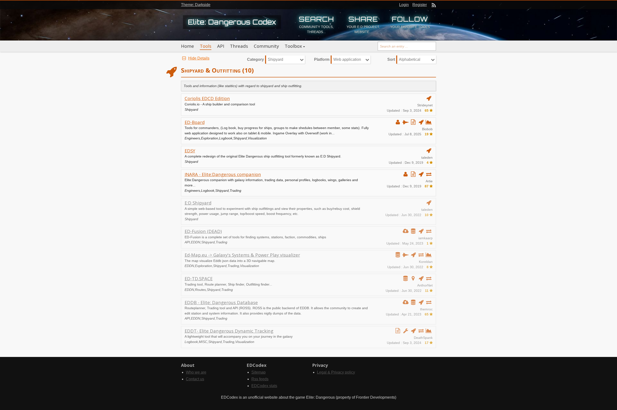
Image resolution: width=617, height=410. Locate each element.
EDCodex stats (264, 386)
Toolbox (293, 46)
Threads (239, 46)
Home (187, 46)
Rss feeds (259, 379)
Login (404, 5)
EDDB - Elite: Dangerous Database (221, 302)
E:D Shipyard (198, 203)
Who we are (196, 372)
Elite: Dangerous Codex (232, 22)
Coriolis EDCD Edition (207, 98)
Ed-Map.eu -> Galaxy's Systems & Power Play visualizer (242, 255)
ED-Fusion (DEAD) (203, 231)
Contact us (195, 379)
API (220, 46)
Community (266, 46)
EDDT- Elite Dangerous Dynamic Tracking (229, 331)
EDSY (190, 151)
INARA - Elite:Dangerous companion (223, 174)
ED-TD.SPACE (199, 278)
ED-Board (195, 122)
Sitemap (258, 372)
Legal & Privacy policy (336, 372)
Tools (205, 46)
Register (419, 5)
